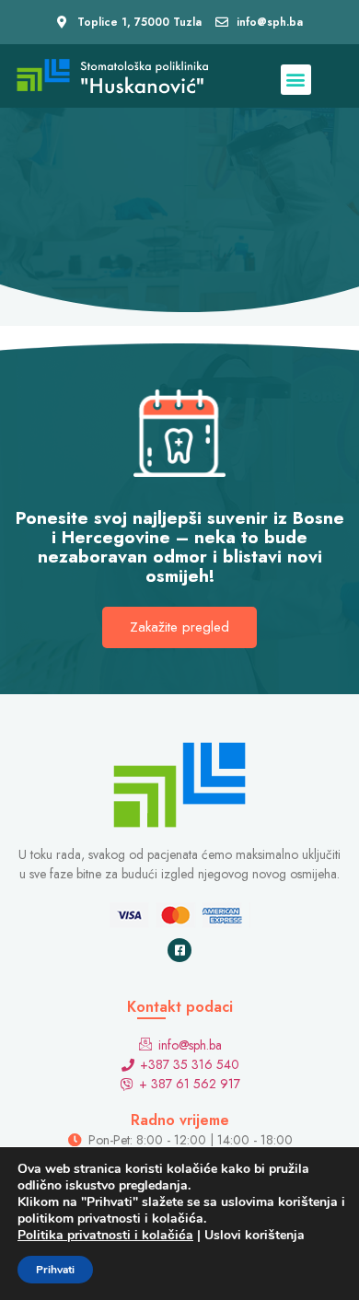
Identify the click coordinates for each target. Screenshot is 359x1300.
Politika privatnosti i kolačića (105, 1235)
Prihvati (55, 1269)
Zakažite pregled (179, 627)
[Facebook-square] (179, 950)
